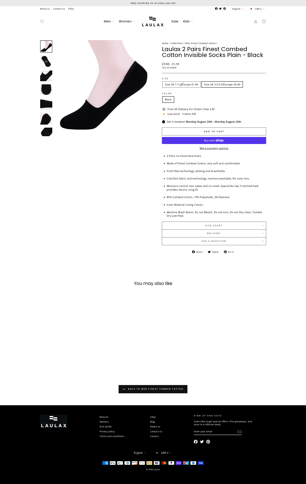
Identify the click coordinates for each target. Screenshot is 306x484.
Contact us (59, 8)
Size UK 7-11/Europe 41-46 (181, 84)
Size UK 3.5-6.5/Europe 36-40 (222, 84)
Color (167, 93)
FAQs (71, 8)
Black (168, 99)
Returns (104, 416)
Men (108, 21)
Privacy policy (107, 431)
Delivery (214, 233)
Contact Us (156, 431)
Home (165, 43)
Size (165, 78)
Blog (152, 421)
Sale (174, 21)
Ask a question (214, 241)
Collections (177, 43)
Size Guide (106, 426)
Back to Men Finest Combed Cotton (155, 389)
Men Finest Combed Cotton (200, 43)
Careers (154, 436)
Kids (186, 21)
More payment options (214, 148)
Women (125, 21)
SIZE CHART (213, 225)
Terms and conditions (112, 436)
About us (45, 8)
